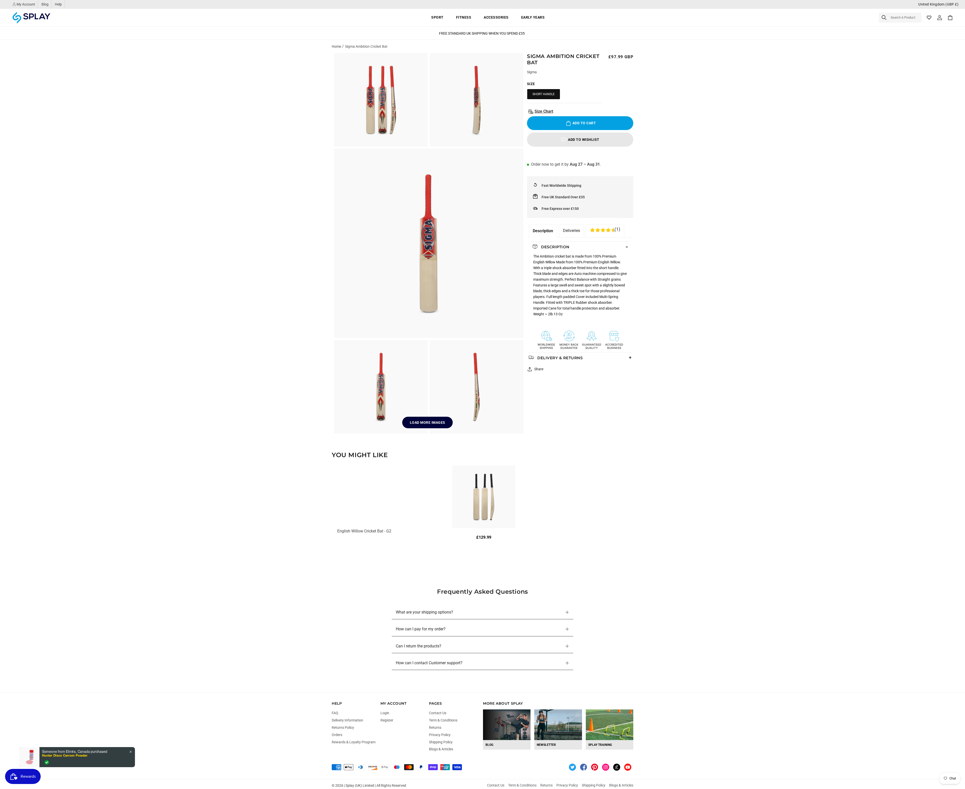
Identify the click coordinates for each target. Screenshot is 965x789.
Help (58, 4)
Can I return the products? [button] (418, 646)
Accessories (496, 17)
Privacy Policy (440, 735)
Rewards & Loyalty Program (353, 742)
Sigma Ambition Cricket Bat (366, 46)
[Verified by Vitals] (46, 762)
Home (336, 46)
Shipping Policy (441, 742)
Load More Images (427, 422)
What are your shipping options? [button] (424, 612)
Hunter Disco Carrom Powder (64, 755)
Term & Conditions (443, 720)
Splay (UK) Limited (360, 785)
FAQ (335, 713)
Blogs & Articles (441, 749)
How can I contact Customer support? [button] (429, 662)
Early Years (533, 17)
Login (384, 713)
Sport (437, 17)
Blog (45, 4)
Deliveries (571, 230)
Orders (337, 735)
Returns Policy (343, 727)
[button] (900, 18)
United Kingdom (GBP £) (938, 4)
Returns (435, 727)
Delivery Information (347, 720)
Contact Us (437, 713)
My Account (25, 4)
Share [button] (538, 369)
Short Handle (544, 94)
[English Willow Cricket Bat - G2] (483, 496)
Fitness (463, 17)
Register (386, 720)
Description (543, 230)
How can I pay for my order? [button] (421, 629)
